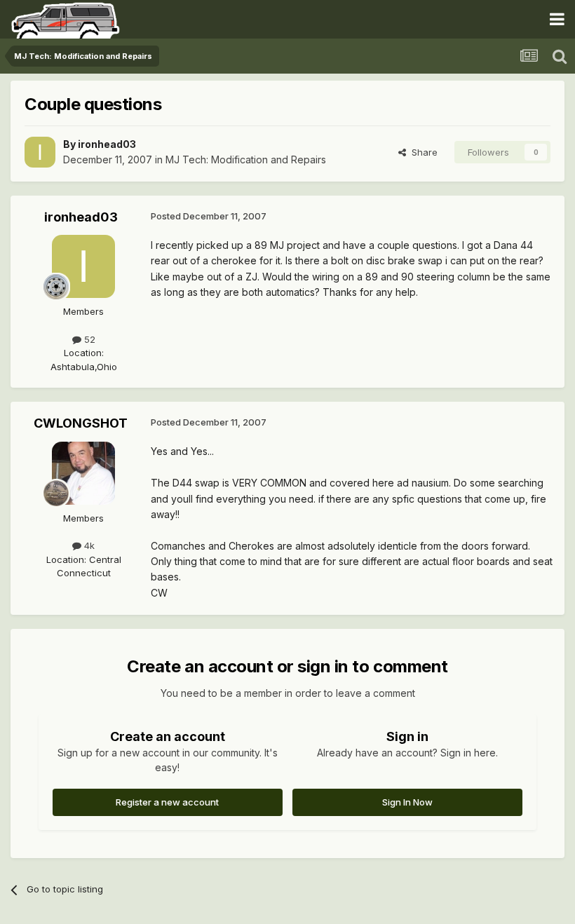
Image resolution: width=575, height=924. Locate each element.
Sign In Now (407, 802)
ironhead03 (107, 144)
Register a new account (167, 802)
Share (422, 152)
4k (88, 545)
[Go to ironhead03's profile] (40, 152)
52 (88, 339)
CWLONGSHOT (81, 423)
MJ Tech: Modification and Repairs (245, 159)
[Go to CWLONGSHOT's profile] (83, 473)
